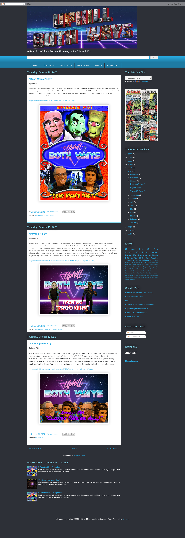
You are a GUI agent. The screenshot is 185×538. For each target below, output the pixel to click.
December (134, 174)
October (133, 181)
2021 (130, 168)
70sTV (151, 264)
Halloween (39, 215)
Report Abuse (131, 361)
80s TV (155, 264)
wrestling (132, 279)
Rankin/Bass (49, 215)
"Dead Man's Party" (40, 79)
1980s (155, 255)
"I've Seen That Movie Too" (49, 480)
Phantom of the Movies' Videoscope (139, 305)
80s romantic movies (143, 269)
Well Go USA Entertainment (136, 313)
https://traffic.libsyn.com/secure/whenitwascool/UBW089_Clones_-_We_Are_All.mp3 (61, 369)
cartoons (146, 275)
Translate (144, 82)
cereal (152, 275)
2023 (130, 161)
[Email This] (63, 212)
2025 (130, 157)
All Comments (134, 337)
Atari (130, 271)
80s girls (145, 267)
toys (148, 262)
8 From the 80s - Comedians (49, 467)
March (133, 216)
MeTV (127, 301)
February (134, 219)
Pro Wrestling (152, 258)
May (132, 209)
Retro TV (136, 273)
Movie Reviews (83, 65)
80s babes (128, 267)
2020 (130, 171)
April (132, 212)
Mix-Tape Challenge (147, 271)
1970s (135, 255)
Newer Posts (35, 448)
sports (152, 277)
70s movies (154, 260)
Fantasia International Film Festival (139, 293)
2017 (130, 234)
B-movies (136, 271)
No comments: (53, 212)
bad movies (134, 275)
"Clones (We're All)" (40, 343)
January (133, 223)
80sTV (141, 258)
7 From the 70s (48, 65)
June (132, 206)
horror (146, 260)
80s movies (131, 258)
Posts (131, 333)
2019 (130, 227)
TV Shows (149, 273)
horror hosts (133, 277)
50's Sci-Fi (153, 262)
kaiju (144, 262)
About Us (98, 65)
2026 (130, 154)
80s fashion (137, 267)
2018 (130, 230)
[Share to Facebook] (71, 212)
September (134, 195)
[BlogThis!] (66, 212)
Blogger (125, 519)
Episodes (33, 65)
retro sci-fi (141, 277)
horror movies (144, 255)
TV (141, 262)
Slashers (47, 329)
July (132, 202)
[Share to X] (69, 212)
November (134, 178)
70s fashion (137, 264)
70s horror (145, 264)
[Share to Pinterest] (74, 212)
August (133, 199)
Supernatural (57, 329)
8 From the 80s (66, 65)
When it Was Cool (132, 317)
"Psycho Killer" (38, 234)
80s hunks (132, 269)
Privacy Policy (113, 65)
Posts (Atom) (79, 456)
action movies (138, 260)
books (141, 275)
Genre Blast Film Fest (134, 297)
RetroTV (142, 273)
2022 (130, 164)
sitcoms (147, 277)
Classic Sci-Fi (130, 262)
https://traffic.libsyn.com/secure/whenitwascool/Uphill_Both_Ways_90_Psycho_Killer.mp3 (62, 261)
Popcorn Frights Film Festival (136, 309)
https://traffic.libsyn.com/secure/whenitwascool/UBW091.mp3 (52, 101)
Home (74, 448)
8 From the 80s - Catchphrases (50, 493)
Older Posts (113, 448)
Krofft (138, 262)
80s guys (152, 267)
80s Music (142, 252)
